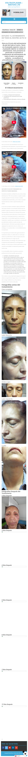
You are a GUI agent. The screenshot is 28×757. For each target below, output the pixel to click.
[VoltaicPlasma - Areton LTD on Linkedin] (13, 747)
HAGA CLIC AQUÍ (16, 141)
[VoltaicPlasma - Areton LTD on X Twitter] (6, 747)
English (18, 755)
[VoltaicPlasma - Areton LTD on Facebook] (3, 747)
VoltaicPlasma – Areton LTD (14, 3)
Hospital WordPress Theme (11, 753)
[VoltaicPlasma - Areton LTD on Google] (16, 747)
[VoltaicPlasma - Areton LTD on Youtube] (9, 747)
